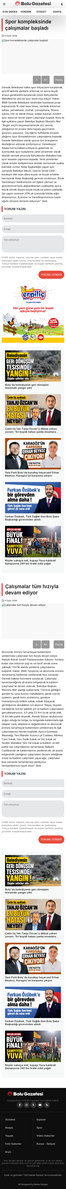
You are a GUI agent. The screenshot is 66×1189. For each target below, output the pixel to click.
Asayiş (57, 11)
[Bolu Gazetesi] (33, 1094)
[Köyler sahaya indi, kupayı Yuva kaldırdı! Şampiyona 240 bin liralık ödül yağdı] (33, 541)
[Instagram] (27, 1105)
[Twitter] (33, 1105)
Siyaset (41, 11)
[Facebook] (20, 1105)
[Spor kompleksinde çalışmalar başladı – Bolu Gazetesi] (33, 3)
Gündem (25, 11)
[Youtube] (40, 1105)
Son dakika (10, 11)
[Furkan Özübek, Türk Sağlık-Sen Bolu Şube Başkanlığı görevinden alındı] (33, 497)
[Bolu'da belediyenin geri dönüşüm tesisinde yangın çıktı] (33, 366)
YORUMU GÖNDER (51, 274)
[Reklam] (33, 341)
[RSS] (47, 1105)
